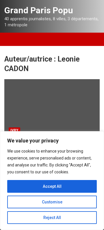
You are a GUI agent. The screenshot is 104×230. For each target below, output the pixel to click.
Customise (52, 202)
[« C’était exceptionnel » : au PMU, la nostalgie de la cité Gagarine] (52, 107)
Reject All (52, 217)
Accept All (52, 186)
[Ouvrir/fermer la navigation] (11, 39)
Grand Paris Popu (38, 10)
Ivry (14, 130)
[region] (52, 180)
